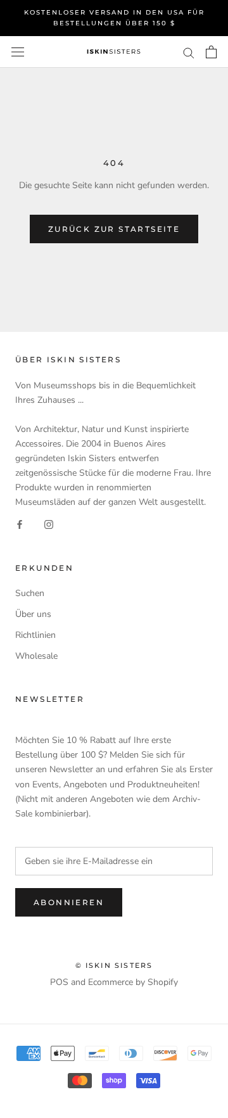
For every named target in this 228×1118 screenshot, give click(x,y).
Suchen (29, 593)
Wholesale (36, 656)
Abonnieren (69, 902)
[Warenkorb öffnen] (211, 52)
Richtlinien (35, 635)
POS (59, 982)
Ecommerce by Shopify (133, 982)
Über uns (33, 614)
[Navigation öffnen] (17, 52)
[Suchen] (188, 52)
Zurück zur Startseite (114, 229)
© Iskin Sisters (114, 965)
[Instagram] (48, 523)
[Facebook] (19, 523)
